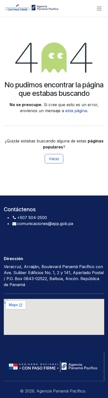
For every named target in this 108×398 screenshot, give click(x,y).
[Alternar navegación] (99, 8)
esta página (76, 110)
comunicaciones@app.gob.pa (45, 223)
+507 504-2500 (32, 217)
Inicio (54, 158)
